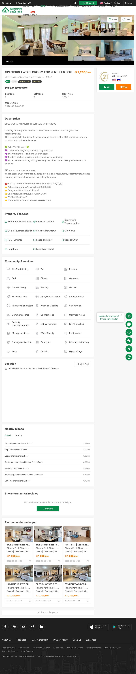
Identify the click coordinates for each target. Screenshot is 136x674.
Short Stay (87, 6)
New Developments (59, 6)
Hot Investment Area (41, 648)
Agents (101, 6)
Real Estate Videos (113, 648)
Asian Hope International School (18, 443)
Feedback (21, 639)
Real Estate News (93, 648)
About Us (6, 639)
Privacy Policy (60, 639)
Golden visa (58, 648)
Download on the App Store (101, 627)
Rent (42, 6)
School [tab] (8, 435)
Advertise (91, 639)
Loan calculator (8, 648)
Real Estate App (28, 651)
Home (26, 6)
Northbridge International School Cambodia (24, 474)
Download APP (24, 3)
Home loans (24, 648)
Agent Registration (10, 651)
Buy (33, 6)
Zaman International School (17, 468)
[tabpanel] (48, 462)
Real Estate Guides (75, 648)
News (112, 6)
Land (76, 6)
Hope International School (16, 449)
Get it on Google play (124, 627)
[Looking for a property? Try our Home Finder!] (129, 315)
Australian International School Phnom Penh (23, 462)
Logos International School (16, 456)
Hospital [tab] (18, 435)
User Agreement (40, 639)
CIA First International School (17, 481)
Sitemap (77, 639)
